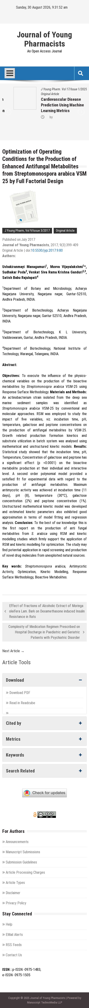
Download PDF (20, 693)
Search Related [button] (20, 771)
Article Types (15, 882)
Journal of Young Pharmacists (44, 39)
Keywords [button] (15, 755)
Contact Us (14, 955)
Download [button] (15, 680)
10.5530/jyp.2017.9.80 (47, 250)
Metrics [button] (13, 739)
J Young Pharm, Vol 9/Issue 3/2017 (27, 230)
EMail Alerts (14, 934)
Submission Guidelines (21, 862)
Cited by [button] (13, 723)
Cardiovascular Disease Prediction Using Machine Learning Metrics (51, 105)
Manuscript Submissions (23, 852)
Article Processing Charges (25, 872)
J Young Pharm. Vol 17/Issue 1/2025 (53, 89)
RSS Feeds (14, 945)
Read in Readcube (22, 703)
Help (9, 924)
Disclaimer (13, 893)
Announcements (17, 842)
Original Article (39, 94)
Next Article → (13, 651)
